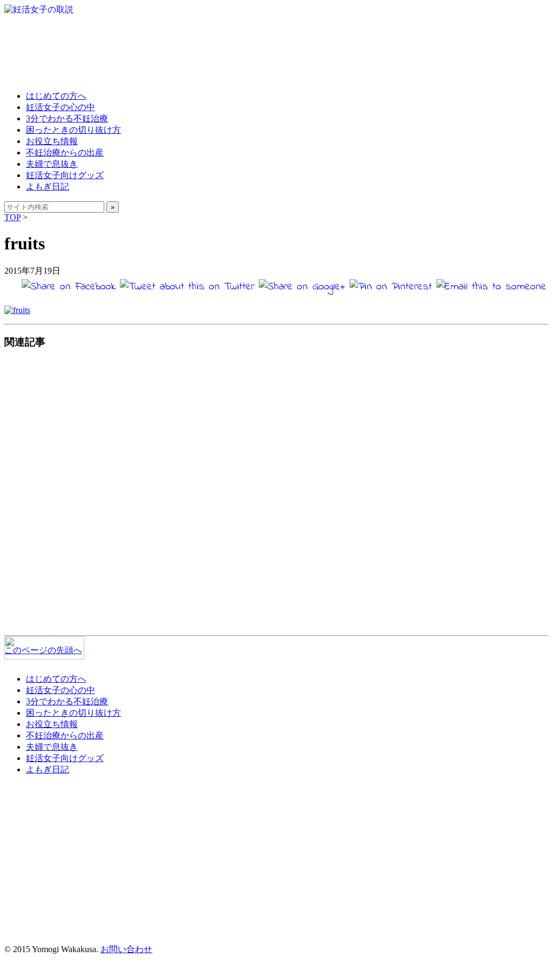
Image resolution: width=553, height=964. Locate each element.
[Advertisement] (276, 495)
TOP (12, 217)
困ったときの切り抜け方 (73, 129)
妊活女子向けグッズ (65, 175)
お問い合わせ (126, 949)
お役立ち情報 (52, 141)
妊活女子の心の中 (60, 107)
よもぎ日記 (47, 186)
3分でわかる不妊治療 (67, 118)
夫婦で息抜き (52, 163)
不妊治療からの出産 (65, 152)
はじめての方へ (56, 95)
